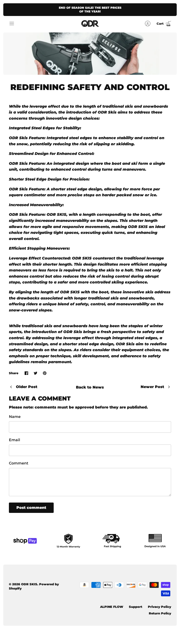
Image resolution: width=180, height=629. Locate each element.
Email (14, 440)
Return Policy (160, 613)
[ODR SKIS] (90, 23)
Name (15, 416)
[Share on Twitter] (35, 373)
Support (135, 607)
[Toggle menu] (14, 23)
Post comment (31, 507)
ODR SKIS (29, 584)
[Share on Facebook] (26, 373)
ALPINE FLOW (111, 607)
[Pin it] (44, 373)
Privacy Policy (159, 607)
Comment (18, 463)
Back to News (90, 387)
